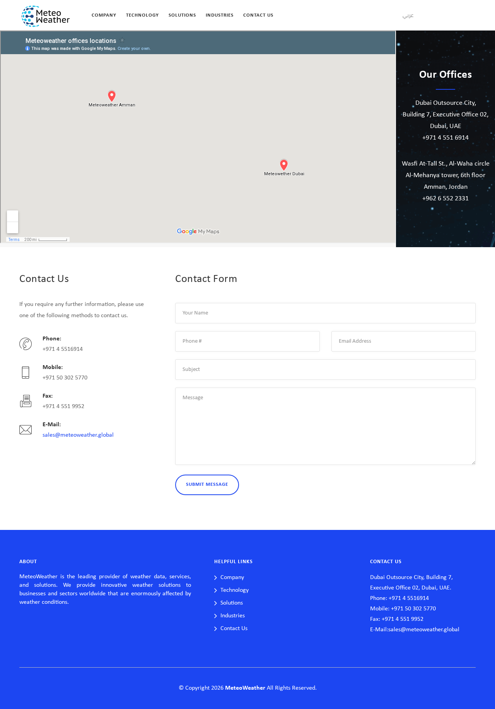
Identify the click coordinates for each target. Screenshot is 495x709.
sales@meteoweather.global (78, 435)
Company (104, 15)
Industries (220, 15)
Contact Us (234, 628)
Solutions (182, 15)
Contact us (258, 15)
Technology (142, 15)
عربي (408, 15)
